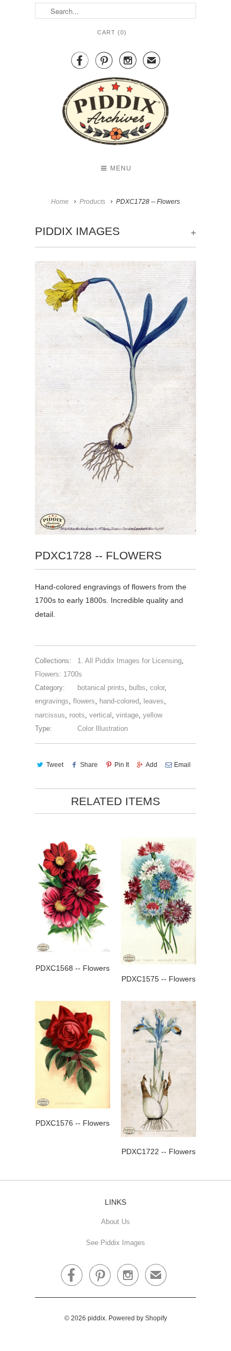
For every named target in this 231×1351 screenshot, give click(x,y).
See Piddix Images (115, 1243)
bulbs (137, 688)
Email (182, 765)
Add (151, 765)
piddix (96, 1318)
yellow (152, 715)
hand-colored (119, 701)
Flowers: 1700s (58, 674)
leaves (153, 701)
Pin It (121, 765)
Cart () (112, 32)
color (157, 688)
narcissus (50, 715)
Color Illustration (102, 728)
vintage (127, 715)
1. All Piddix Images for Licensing (129, 661)
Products (92, 201)
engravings (52, 701)
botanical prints (101, 688)
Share (89, 765)
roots (77, 715)
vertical (100, 715)
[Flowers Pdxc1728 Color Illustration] (115, 398)
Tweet (54, 765)
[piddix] (115, 113)
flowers (84, 701)
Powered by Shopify (138, 1318)
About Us (115, 1222)
